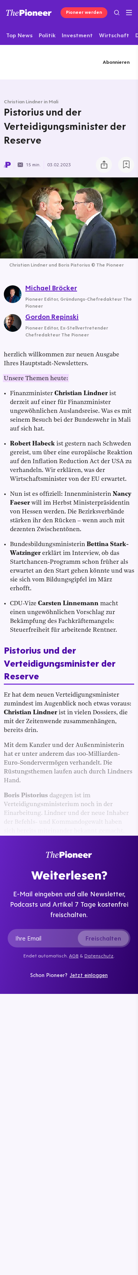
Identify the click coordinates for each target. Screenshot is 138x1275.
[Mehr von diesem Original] (34, 62)
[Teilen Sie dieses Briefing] (104, 165)
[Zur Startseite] (29, 12)
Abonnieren (116, 62)
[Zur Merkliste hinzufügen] (126, 165)
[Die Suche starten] (116, 12)
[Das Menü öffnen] (129, 12)
